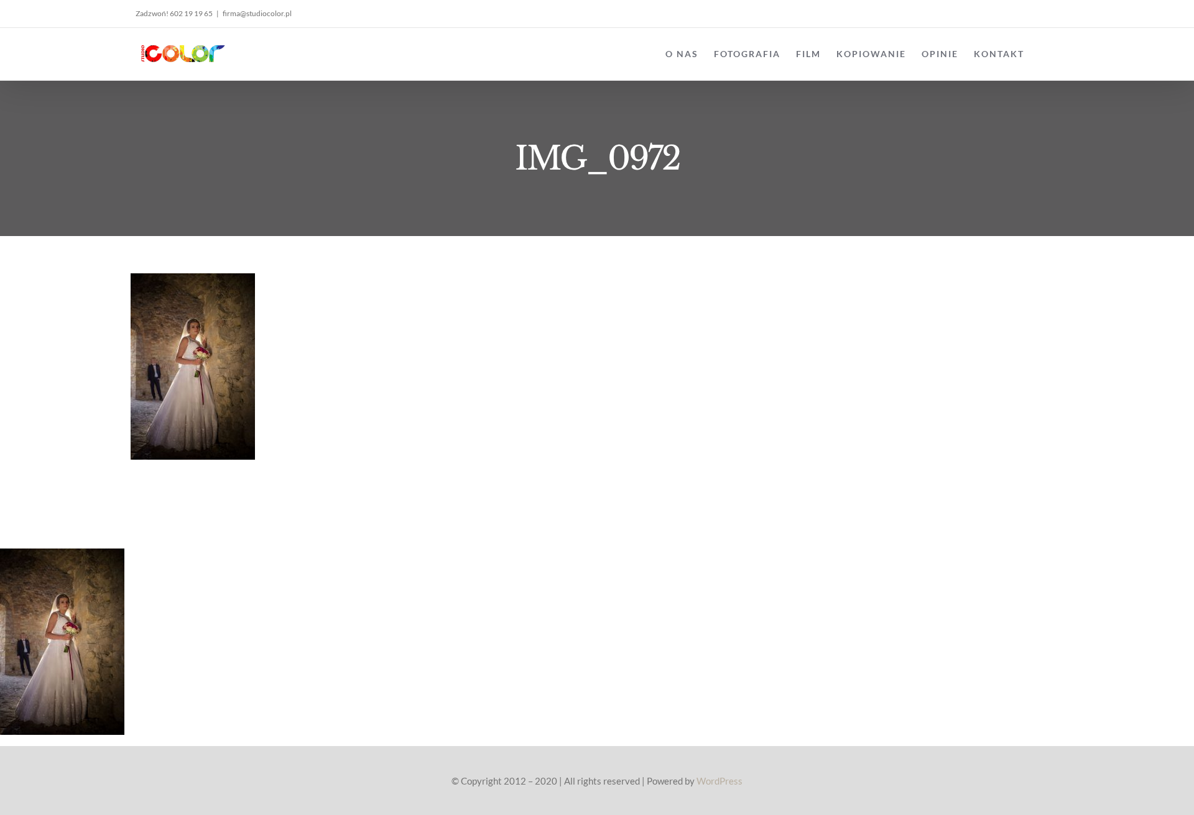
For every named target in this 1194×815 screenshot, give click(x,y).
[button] (1044, 54)
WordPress (719, 780)
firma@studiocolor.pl (257, 13)
